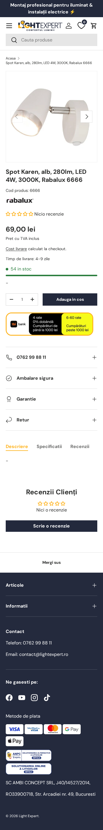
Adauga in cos (70, 299)
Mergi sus (51, 562)
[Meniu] (9, 25)
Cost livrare (16, 248)
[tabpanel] (51, 460)
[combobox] (51, 40)
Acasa (11, 58)
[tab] (17, 446)
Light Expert (29, 816)
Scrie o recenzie (51, 526)
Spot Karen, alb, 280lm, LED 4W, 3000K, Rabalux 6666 (49, 63)
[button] (94, 25)
